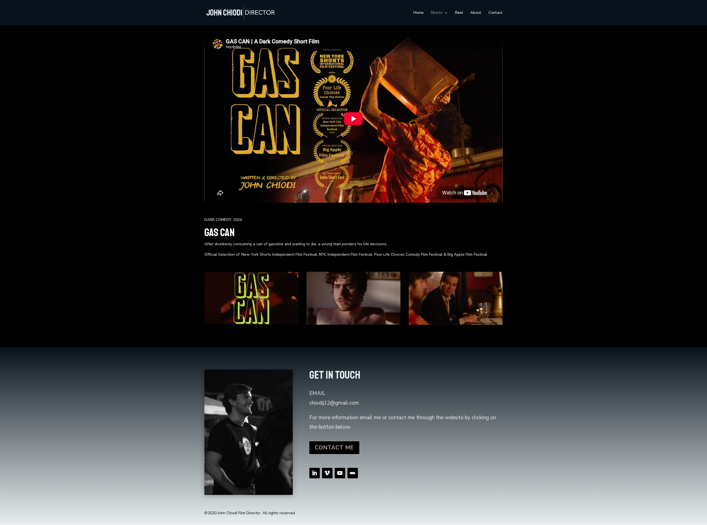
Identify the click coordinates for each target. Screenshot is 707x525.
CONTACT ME (334, 447)
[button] (219, 298)
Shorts (436, 13)
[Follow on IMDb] (352, 473)
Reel (459, 13)
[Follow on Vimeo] (327, 473)
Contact (496, 13)
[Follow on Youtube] (340, 473)
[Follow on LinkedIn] (314, 473)
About (475, 13)
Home (418, 13)
